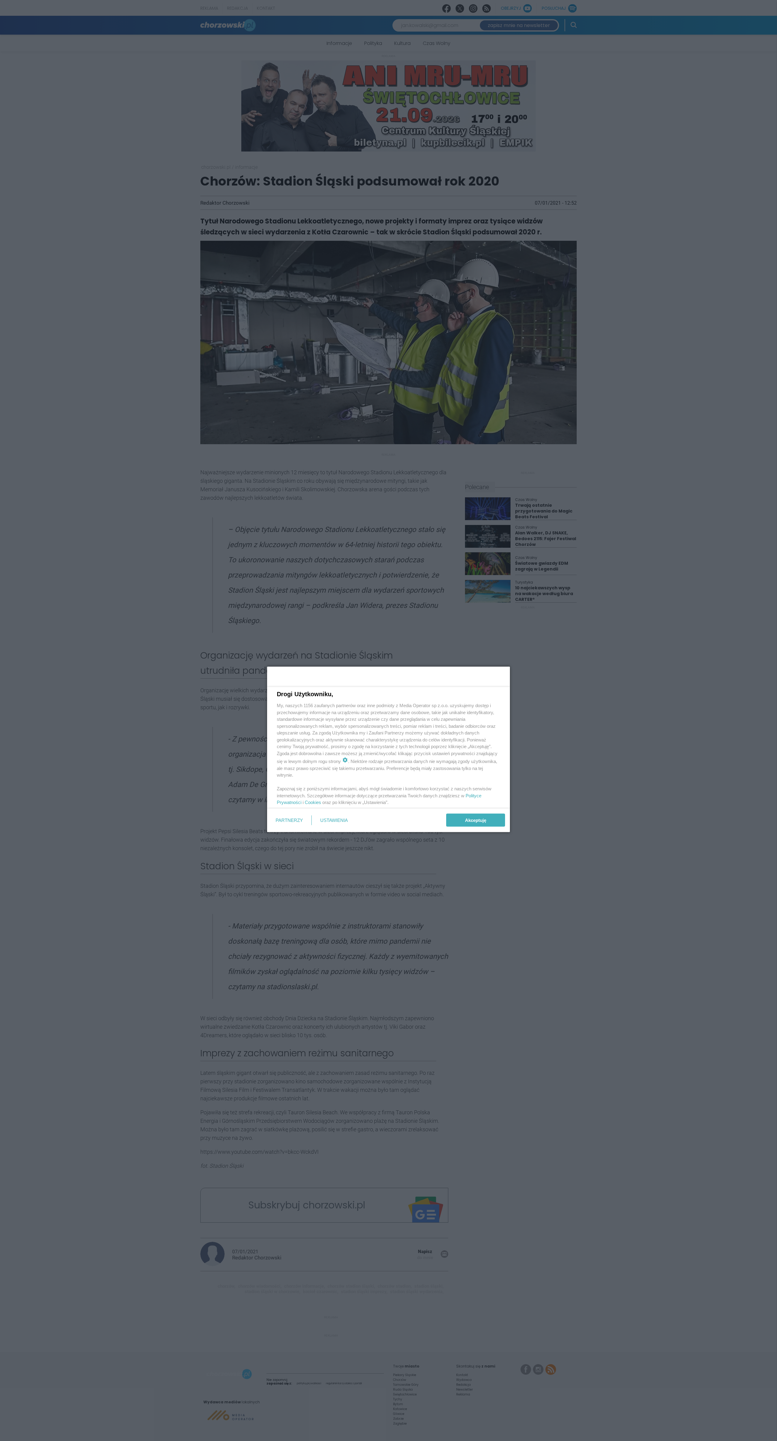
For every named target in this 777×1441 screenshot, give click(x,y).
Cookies (313, 802)
